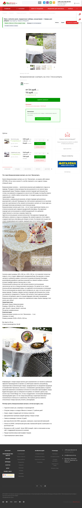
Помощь (55, 450)
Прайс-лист (8, 471)
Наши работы (21, 459)
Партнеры (21, 476)
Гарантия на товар (40, 459)
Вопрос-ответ (55, 468)
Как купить (28, 169)
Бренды (7, 461)
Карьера (21, 473)
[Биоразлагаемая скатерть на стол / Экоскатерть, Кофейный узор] (6, 154)
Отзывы (17, 169)
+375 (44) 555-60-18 (64, 2)
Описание (7, 169)
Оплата (38, 169)
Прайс (62, 22)
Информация (39, 450)
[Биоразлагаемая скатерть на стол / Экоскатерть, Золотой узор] (6, 141)
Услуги (7, 465)
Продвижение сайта (8, 497)
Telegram (44, 2)
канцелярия (38, 19)
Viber (47, 2)
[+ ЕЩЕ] (77, 9)
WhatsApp (50, 2)
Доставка (48, 169)
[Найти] (39, 2)
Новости (21, 465)
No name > (26, 83)
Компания (21, 450)
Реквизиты (21, 462)
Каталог (8, 450)
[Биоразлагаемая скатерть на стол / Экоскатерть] (41, 48)
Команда (21, 467)
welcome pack (13, 19)
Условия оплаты (39, 453)
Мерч (6, 19)
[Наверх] (74, 438)
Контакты (54, 453)
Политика (39, 462)
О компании (21, 453)
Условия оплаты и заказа (11, 25)
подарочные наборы (26, 19)
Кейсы (57, 22)
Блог (7, 468)
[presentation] (27, 67)
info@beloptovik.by (54, 2)
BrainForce (76, 502)
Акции (8, 458)
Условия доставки (40, 456)
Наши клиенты (21, 456)
